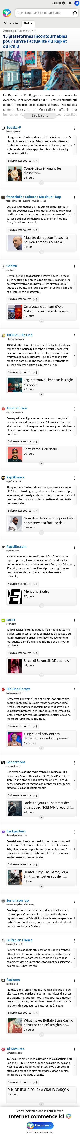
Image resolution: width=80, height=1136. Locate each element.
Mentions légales (36, 592)
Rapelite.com (16, 547)
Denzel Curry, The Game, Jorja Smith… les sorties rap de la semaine (46, 874)
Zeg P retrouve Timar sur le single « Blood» (48, 382)
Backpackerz (16, 831)
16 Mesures (15, 1049)
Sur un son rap (17, 900)
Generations (15, 762)
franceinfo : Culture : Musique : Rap (33, 197)
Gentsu (11, 266)
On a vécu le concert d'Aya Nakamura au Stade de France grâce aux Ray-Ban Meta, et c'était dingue (46, 309)
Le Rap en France (19, 940)
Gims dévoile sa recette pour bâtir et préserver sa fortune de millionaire (49, 521)
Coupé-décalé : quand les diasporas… (42, 171)
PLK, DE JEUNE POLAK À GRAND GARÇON (38, 1090)
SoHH (10, 620)
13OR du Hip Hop (19, 335)
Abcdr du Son (16, 408)
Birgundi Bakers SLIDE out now (46, 661)
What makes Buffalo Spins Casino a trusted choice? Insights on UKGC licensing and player (48, 1023)
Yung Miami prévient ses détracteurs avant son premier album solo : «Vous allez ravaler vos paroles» (47, 736)
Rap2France (15, 477)
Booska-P (13, 127)
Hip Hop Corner (18, 689)
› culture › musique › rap (26, 201)
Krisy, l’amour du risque (41, 449)
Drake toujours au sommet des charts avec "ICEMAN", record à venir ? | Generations (47, 805)
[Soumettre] (74, 13)
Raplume (13, 980)
